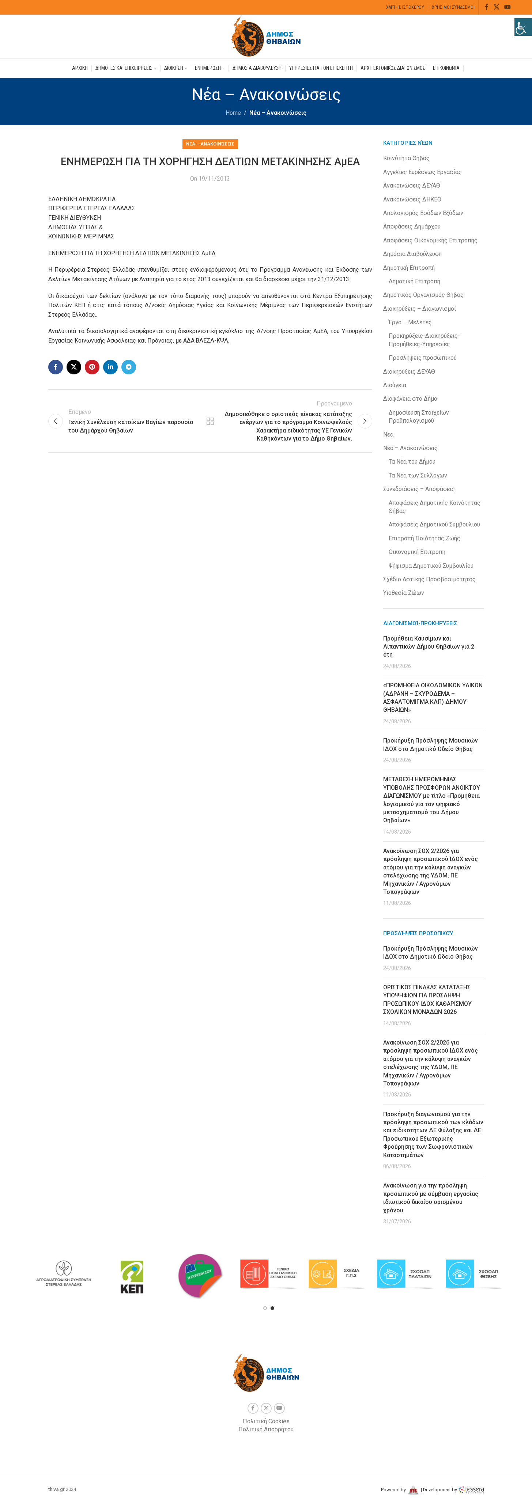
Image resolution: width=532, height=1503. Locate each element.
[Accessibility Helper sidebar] (523, 27)
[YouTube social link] (507, 7)
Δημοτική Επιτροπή (409, 267)
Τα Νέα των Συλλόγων (418, 475)
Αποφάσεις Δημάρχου (412, 226)
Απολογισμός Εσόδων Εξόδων (423, 212)
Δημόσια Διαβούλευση (412, 253)
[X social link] (496, 7)
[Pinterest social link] (92, 367)
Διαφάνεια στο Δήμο (410, 398)
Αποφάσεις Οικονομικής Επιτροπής (430, 240)
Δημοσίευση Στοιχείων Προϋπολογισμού (419, 416)
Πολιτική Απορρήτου (266, 1429)
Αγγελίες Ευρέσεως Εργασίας (422, 172)
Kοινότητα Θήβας (406, 158)
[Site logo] (266, 36)
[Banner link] (63, 1274)
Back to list (210, 421)
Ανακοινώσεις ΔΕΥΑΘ (411, 185)
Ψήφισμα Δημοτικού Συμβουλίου (431, 565)
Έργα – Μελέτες (410, 322)
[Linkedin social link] (110, 367)
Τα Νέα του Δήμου (412, 461)
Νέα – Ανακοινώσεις (277, 112)
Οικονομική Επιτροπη (417, 551)
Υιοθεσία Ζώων (403, 592)
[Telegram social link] (128, 367)
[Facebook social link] (486, 7)
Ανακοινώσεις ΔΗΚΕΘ (412, 199)
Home (233, 112)
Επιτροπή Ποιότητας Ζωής (424, 538)
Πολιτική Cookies (266, 1421)
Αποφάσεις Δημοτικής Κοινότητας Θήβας (434, 506)
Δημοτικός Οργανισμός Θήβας (423, 294)
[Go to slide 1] (265, 1308)
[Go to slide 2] (272, 1308)
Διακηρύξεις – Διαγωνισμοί (419, 308)
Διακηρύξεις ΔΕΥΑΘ (409, 371)
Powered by (394, 1489)
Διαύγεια (394, 385)
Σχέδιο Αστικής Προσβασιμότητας (429, 579)
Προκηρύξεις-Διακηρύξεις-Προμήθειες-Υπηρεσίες (424, 339)
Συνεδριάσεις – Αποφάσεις (419, 489)
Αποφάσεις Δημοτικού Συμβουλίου (434, 524)
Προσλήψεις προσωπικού (423, 357)
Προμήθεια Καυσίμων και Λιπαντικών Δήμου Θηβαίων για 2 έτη (428, 646)
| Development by (439, 1489)
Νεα (388, 434)
